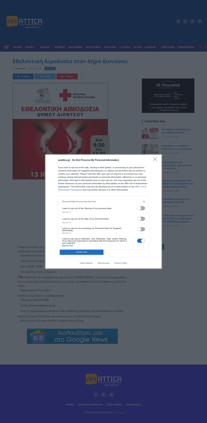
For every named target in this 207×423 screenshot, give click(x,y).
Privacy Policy (120, 263)
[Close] (156, 160)
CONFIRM (81, 252)
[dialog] (103, 211)
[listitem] (103, 201)
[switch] (141, 208)
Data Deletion (86, 263)
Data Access (103, 263)
